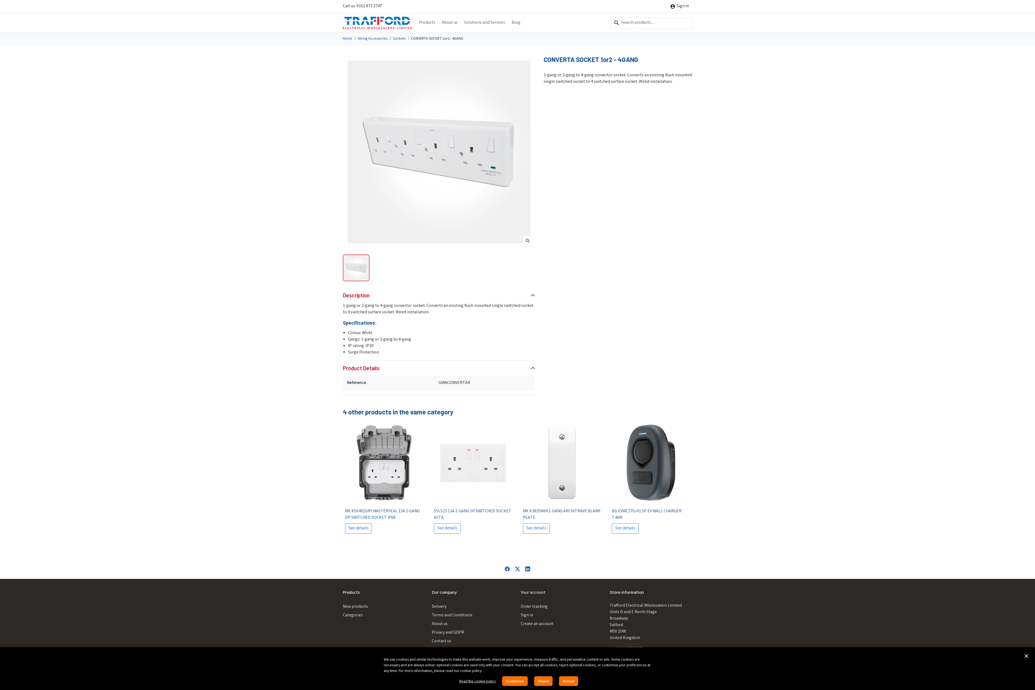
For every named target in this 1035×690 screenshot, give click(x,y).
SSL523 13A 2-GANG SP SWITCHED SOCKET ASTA (472, 514)
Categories (353, 615)
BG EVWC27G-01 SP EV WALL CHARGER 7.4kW (647, 514)
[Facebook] (507, 569)
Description (356, 295)
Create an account (537, 624)
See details (358, 528)
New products (355, 607)
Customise (515, 681)
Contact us (441, 641)
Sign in (527, 615)
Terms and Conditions (452, 615)
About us (450, 23)
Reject (543, 681)
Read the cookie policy (477, 681)
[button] (1026, 656)
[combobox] (651, 23)
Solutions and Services (484, 23)
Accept (568, 681)
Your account (533, 593)
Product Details (361, 368)
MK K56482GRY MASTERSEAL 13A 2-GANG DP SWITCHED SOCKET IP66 (382, 514)
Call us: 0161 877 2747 (362, 6)
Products (427, 23)
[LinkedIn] (527, 569)
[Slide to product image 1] (356, 268)
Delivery (439, 607)
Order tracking (534, 607)
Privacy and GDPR (448, 633)
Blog (516, 23)
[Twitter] (517, 569)
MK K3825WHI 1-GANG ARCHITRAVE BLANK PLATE (562, 514)
